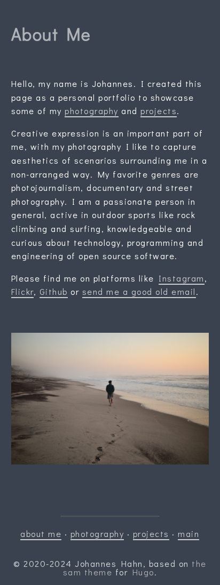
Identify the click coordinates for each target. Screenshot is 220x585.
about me (40, 533)
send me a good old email (139, 291)
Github (54, 291)
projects (158, 110)
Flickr (22, 291)
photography (92, 110)
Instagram (182, 278)
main (188, 533)
